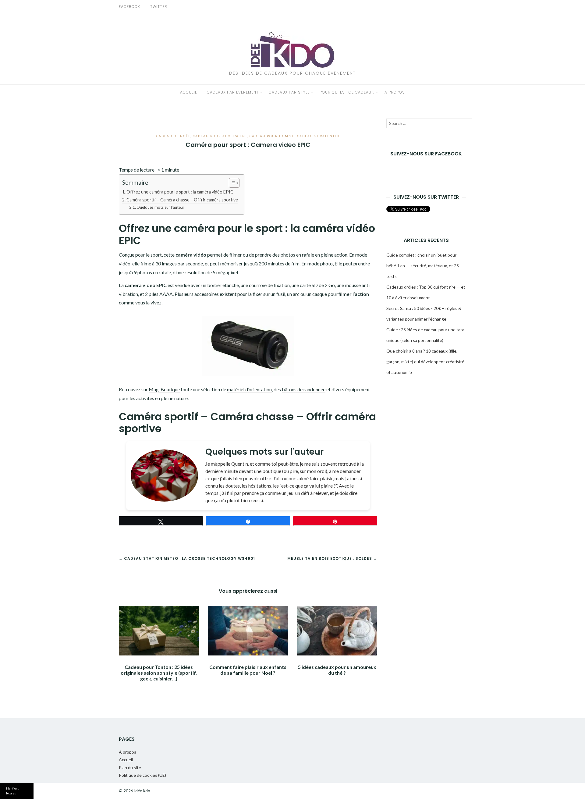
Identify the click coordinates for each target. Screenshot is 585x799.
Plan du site (130, 767)
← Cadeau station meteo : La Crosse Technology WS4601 (187, 558)
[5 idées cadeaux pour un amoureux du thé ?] (337, 630)
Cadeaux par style (289, 92)
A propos (395, 92)
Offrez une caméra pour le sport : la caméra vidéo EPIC (179, 191)
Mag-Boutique (164, 389)
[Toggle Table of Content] (231, 183)
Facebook (129, 6)
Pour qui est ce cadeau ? (347, 92)
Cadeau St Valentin (318, 136)
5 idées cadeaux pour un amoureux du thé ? (337, 670)
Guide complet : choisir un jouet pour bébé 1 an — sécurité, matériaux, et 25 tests (422, 265)
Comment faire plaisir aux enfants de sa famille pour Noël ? (247, 670)
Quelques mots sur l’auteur (160, 207)
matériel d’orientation (249, 389)
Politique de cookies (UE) (142, 775)
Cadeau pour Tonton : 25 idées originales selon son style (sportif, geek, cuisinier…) (159, 672)
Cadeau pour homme (272, 136)
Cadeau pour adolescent (220, 136)
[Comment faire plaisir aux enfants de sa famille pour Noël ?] (248, 630)
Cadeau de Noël (173, 136)
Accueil (188, 92)
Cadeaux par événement (233, 92)
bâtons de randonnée (303, 389)
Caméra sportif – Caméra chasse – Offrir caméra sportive (182, 199)
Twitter (158, 6)
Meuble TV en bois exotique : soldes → (332, 558)
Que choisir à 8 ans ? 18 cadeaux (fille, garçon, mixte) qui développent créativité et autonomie (425, 361)
